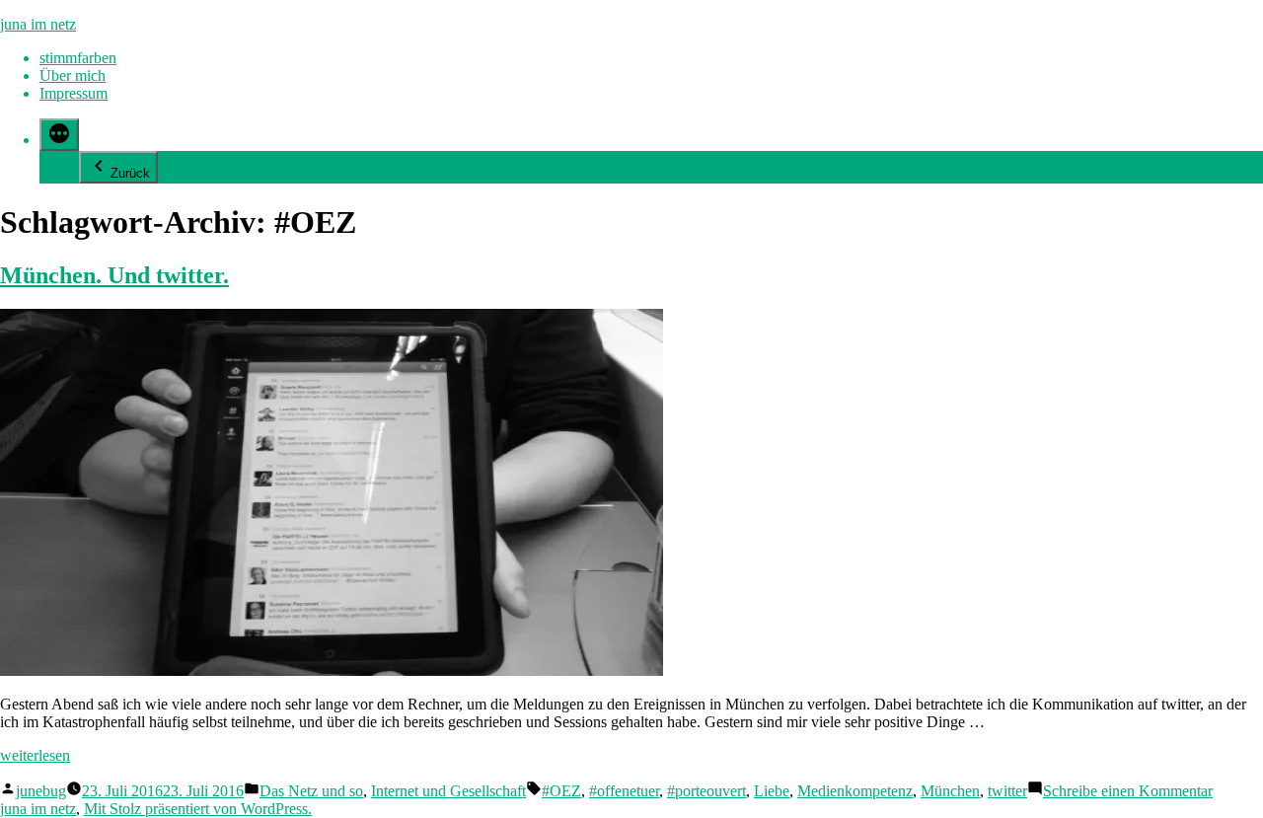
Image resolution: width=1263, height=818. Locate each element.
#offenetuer (624, 790)
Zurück (130, 173)
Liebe (771, 790)
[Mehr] (59, 134)
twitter (1007, 790)
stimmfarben (77, 57)
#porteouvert (706, 790)
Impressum (73, 93)
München (950, 790)
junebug (41, 790)
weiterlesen (35, 755)
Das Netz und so (311, 790)
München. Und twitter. (114, 275)
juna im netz (38, 24)
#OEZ (561, 790)
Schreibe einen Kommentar (1128, 790)
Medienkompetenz (855, 790)
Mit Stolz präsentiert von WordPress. (198, 808)
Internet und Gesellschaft (448, 790)
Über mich (72, 75)
